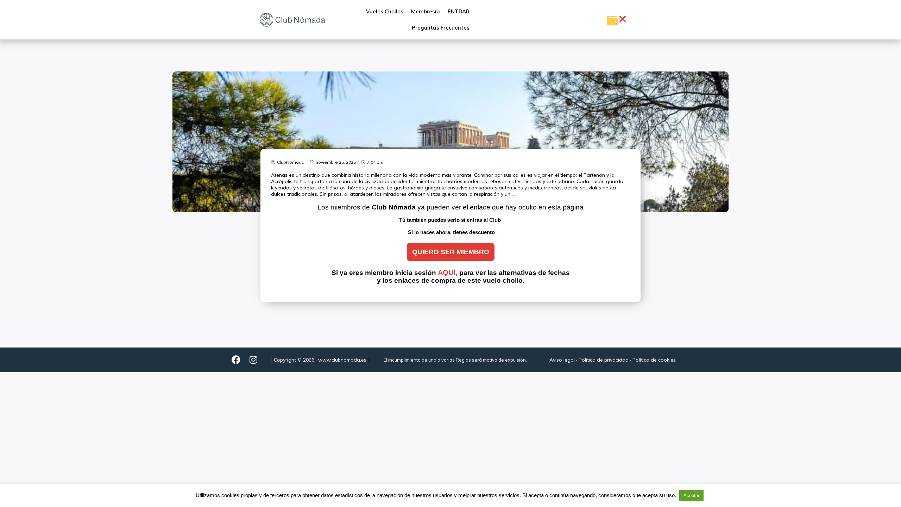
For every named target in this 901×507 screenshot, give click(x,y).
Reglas (463, 360)
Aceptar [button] (691, 495)
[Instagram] (253, 360)
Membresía (425, 11)
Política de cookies (654, 360)
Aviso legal (562, 360)
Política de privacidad (604, 360)
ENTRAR (459, 11)
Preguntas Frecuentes (441, 27)
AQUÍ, (448, 272)
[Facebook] (236, 360)
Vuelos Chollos (384, 11)
